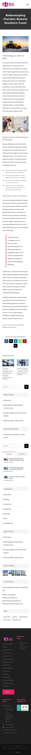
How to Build (6, 620)
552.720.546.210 (12, 598)
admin (5, 325)
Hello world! (7, 400)
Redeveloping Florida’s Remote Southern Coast (16, 459)
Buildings (4, 327)
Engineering (7, 509)
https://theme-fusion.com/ (14, 604)
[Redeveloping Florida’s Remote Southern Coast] (6, 459)
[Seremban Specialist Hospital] (23, 573)
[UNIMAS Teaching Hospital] (11, 573)
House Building (23, 616)
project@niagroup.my (9, 732)
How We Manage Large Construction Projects (16, 468)
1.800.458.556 (11, 595)
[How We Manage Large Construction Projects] (6, 468)
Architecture (21, 325)
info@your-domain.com (14, 601)
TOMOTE (26, 748)
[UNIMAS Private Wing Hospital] (17, 573)
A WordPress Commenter (11, 434)
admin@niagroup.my (9, 730)
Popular (9, 454)
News (15, 327)
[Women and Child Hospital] (5, 573)
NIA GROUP (18, 746)
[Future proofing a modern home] (6, 477)
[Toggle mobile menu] (28, 4)
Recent (22, 454)
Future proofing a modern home (13, 420)
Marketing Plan (16, 620)
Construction (10, 327)
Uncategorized (8, 523)
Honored (14, 616)
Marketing (6, 514)
